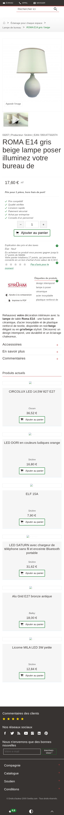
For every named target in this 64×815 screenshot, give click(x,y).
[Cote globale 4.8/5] (13, 718)
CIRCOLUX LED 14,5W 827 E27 (32, 391)
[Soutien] (59, 780)
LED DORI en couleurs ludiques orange (32, 442)
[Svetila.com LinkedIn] (40, 733)
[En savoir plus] (57, 352)
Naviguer (41, 3)
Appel (25, 3)
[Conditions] (59, 788)
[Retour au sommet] (52, 811)
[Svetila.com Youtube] (26, 733)
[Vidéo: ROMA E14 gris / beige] (15, 119)
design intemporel (45, 283)
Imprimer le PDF (18, 300)
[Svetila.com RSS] (19, 733)
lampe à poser (43, 287)
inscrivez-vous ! (49, 751)
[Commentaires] (57, 359)
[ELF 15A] (32, 485)
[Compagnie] (59, 764)
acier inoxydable (44, 295)
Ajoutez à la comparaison (19, 295)
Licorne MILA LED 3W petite (32, 647)
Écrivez (9, 3)
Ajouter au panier (34, 419)
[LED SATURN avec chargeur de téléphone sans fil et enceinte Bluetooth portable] (32, 537)
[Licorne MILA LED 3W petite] (32, 639)
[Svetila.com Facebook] (6, 733)
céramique (41, 291)
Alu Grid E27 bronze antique (32, 596)
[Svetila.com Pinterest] (46, 733)
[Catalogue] (59, 772)
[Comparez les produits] (31, 811)
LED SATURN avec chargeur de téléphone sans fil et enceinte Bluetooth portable (32, 549)
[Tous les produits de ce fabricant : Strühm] (17, 285)
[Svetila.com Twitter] (13, 733)
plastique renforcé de (47, 300)
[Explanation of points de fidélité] (57, 262)
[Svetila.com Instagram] (33, 733)
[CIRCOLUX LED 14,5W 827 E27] (32, 383)
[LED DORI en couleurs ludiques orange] (32, 434)
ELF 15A (32, 494)
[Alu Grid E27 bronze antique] (32, 588)
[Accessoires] (57, 345)
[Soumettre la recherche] (56, 9)
